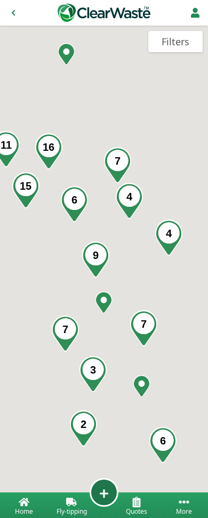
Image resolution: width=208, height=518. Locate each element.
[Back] (13, 13)
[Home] (104, 13)
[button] (141, 386)
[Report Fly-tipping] (104, 492)
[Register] (195, 13)
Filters (175, 41)
